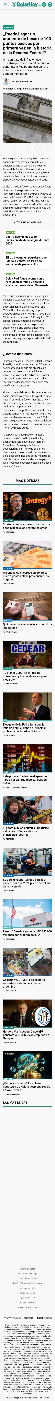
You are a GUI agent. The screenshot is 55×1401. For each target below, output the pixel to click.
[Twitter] (44, 4)
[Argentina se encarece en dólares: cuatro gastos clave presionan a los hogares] (27, 555)
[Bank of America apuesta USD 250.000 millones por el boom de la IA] (27, 913)
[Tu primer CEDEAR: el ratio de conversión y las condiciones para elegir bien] (27, 655)
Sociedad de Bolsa (27, 1288)
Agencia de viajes (27, 1302)
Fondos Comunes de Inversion (27, 1283)
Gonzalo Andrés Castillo (15, 787)
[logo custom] (26, 4)
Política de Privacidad (27, 1307)
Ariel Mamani (10, 632)
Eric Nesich (9, 991)
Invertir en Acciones (27, 1278)
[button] (5, 5)
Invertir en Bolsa (27, 1269)
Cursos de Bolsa (27, 1293)
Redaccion (9, 532)
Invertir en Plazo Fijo (27, 1273)
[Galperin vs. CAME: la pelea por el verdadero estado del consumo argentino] (27, 962)
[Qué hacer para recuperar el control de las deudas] (27, 606)
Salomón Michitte (12, 1094)
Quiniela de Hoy (27, 1297)
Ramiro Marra (10, 684)
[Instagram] (50, 4)
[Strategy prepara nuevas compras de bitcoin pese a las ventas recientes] (27, 506)
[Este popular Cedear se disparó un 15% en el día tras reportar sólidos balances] (27, 758)
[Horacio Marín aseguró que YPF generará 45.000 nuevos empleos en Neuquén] (27, 1013)
